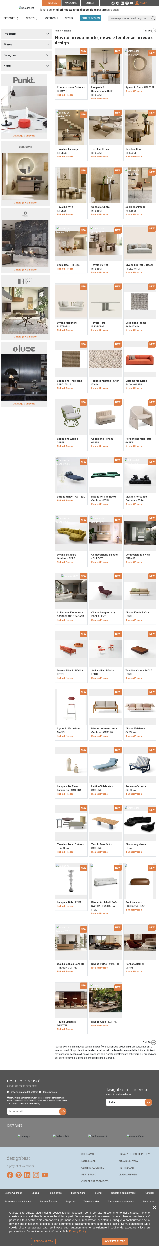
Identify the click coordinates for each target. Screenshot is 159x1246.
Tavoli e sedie (91, 1201)
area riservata (128, 1160)
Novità (67, 30)
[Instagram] (127, 3)
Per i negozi (126, 1167)
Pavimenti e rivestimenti (18, 1201)
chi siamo (87, 1154)
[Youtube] (132, 3)
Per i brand (88, 1174)
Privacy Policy (77, 1231)
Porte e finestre (48, 1201)
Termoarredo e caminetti (121, 1201)
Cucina (35, 1192)
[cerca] (153, 18)
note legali (88, 1160)
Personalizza (43, 1241)
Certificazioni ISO (92, 1167)
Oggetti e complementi (123, 1192)
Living (98, 1192)
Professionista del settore (23, 1092)
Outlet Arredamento (95, 1181)
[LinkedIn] (123, 3)
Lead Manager (128, 1174)
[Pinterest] (118, 3)
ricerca (52, 2)
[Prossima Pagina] (154, 30)
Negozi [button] (30, 18)
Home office (55, 1192)
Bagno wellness (13, 1192)
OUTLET (90, 2)
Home (58, 30)
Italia (112, 1102)
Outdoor (149, 1192)
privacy (124, 1154)
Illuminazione (78, 1192)
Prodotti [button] (9, 18)
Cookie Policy (141, 1154)
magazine (71, 2)
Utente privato (49, 1092)
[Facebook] (113, 3)
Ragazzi (70, 1201)
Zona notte (148, 1201)
